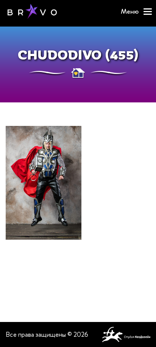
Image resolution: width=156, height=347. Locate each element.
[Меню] (147, 12)
